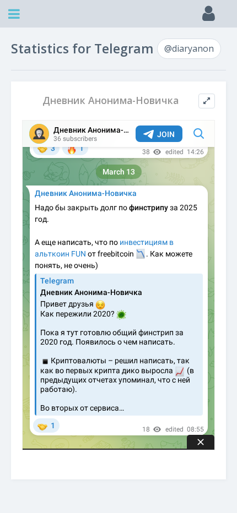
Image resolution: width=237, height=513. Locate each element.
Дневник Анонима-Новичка (110, 100)
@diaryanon (189, 48)
